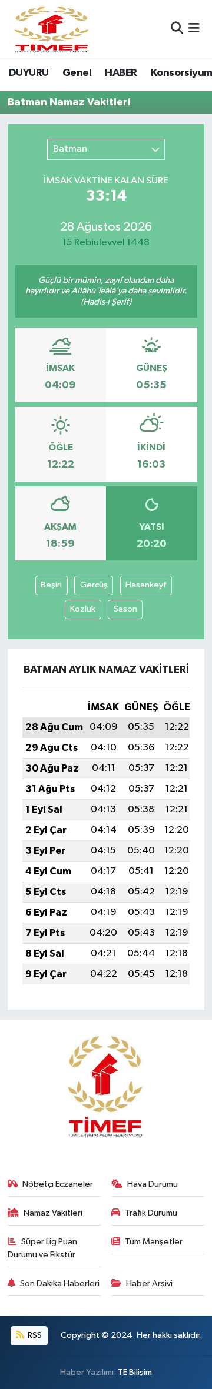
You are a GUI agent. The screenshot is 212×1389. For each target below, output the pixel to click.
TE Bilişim (135, 1372)
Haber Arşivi (149, 1283)
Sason (125, 609)
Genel (76, 73)
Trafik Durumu (151, 1212)
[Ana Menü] (194, 29)
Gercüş (94, 584)
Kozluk (82, 609)
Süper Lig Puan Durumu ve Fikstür (43, 1248)
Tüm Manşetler (154, 1241)
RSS (34, 1335)
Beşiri (51, 584)
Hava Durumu (152, 1184)
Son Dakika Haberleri (60, 1283)
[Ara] (177, 29)
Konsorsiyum (181, 73)
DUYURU (28, 73)
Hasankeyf (145, 584)
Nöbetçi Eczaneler (57, 1184)
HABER (121, 73)
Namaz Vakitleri (53, 1212)
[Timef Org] (52, 29)
